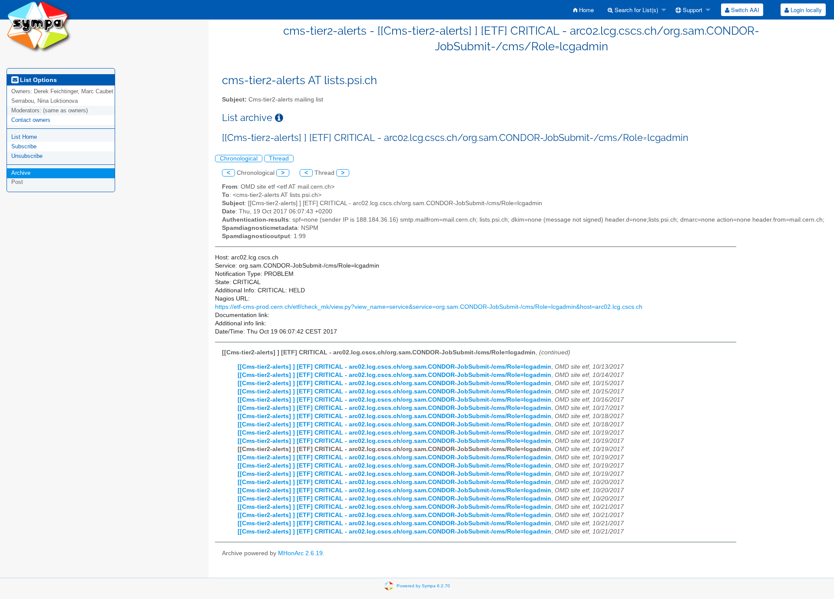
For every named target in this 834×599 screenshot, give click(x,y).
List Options (37, 79)
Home (585, 10)
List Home (24, 137)
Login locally (805, 10)
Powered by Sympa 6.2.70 (423, 585)
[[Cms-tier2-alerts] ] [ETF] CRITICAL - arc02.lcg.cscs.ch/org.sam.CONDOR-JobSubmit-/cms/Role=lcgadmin (394, 366)
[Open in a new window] (279, 117)
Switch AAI (744, 10)
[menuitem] (583, 10)
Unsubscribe (27, 156)
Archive (20, 173)
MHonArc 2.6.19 (300, 553)
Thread (279, 158)
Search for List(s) (635, 10)
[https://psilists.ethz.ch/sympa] (39, 26)
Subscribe (23, 146)
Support (691, 10)
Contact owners (30, 120)
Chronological (239, 158)
